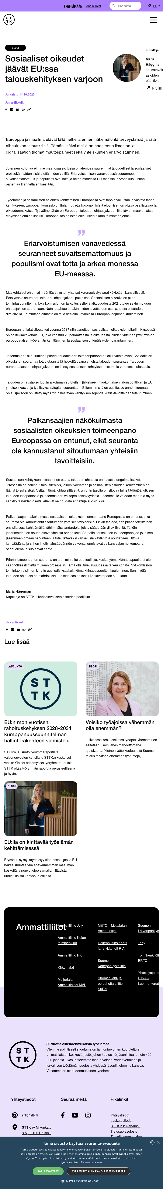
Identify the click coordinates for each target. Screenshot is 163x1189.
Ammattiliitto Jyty (70, 925)
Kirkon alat (66, 967)
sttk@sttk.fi (30, 1115)
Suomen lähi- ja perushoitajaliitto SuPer (110, 983)
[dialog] (81, 1163)
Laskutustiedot (121, 1120)
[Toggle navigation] (153, 19)
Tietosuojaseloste (124, 1131)
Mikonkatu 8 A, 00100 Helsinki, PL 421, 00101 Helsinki (31, 1133)
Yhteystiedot (120, 1115)
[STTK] (9, 19)
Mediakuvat (93, 5)
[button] (81, 1181)
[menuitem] (156, 5)
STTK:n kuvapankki (125, 1125)
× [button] (158, 1142)
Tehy (141, 942)
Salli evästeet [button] (48, 1171)
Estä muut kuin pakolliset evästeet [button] (98, 1171)
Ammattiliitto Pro (70, 955)
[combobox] (125, 6)
